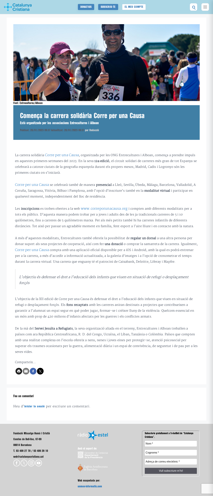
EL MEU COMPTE (134, 7)
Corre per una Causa (62, 155)
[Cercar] (193, 7)
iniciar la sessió (34, 406)
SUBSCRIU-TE (108, 7)
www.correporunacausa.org (104, 208)
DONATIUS (86, 7)
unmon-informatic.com (90, 486)
